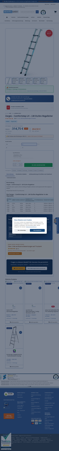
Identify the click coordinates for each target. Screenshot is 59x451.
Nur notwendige (22, 230)
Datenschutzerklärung (31, 226)
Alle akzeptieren (37, 230)
